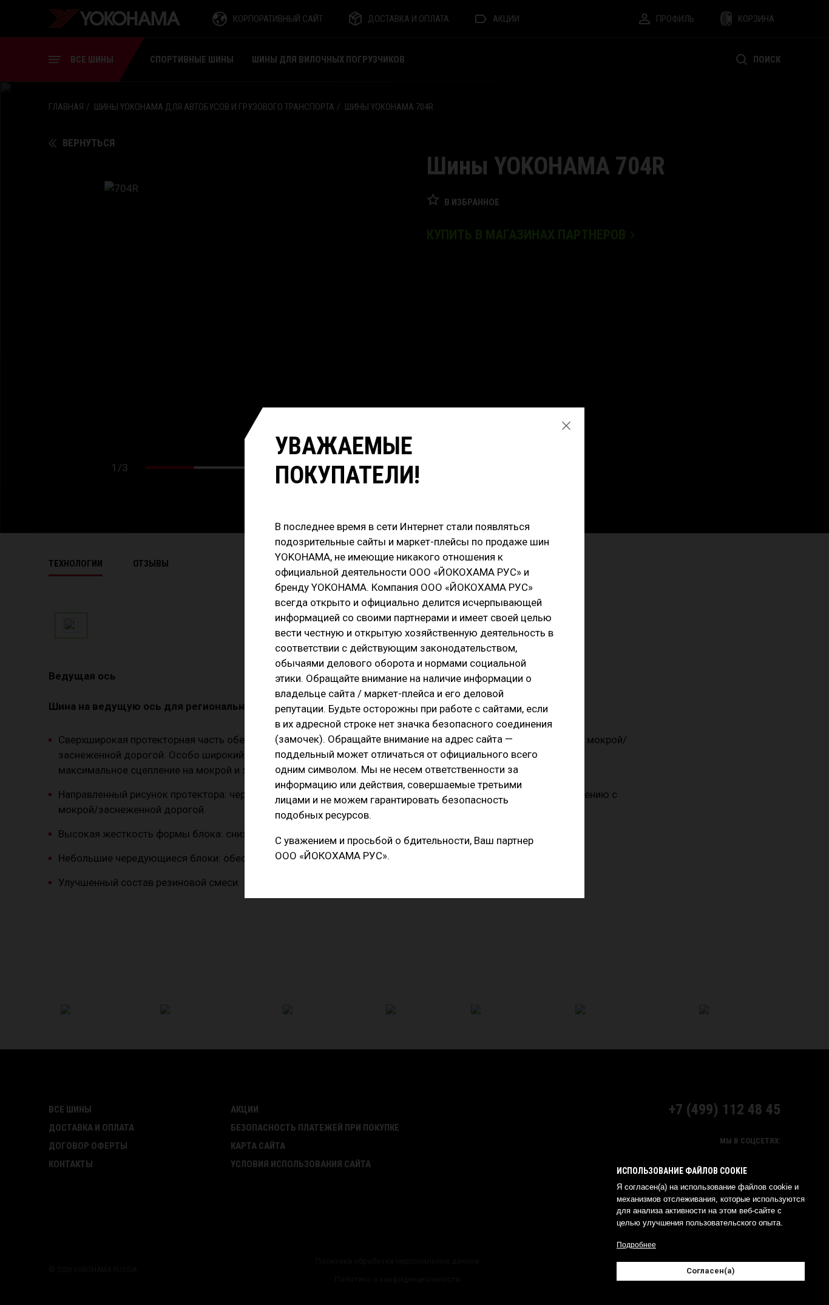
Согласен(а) (710, 1270)
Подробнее (636, 1245)
